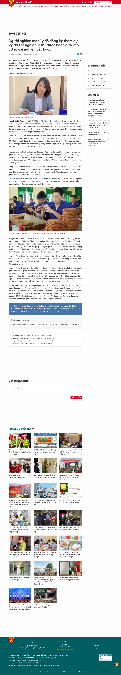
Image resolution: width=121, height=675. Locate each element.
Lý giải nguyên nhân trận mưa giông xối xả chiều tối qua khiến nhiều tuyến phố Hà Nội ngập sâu (96, 143)
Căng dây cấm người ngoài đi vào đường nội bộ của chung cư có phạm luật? (33, 341)
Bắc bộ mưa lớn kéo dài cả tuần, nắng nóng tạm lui (96, 133)
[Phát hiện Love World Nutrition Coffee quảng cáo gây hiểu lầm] (70, 490)
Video (57, 6)
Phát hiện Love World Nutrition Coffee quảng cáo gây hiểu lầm (69, 501)
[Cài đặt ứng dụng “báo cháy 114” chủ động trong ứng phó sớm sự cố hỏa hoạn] (20, 543)
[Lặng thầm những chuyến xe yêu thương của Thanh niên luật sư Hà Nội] (45, 518)
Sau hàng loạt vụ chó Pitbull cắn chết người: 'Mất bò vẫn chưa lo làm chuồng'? (34, 338)
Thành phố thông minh (67, 6)
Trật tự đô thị (23, 6)
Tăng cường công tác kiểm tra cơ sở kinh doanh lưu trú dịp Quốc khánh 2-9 (70, 452)
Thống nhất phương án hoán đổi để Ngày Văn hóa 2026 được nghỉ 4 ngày (97, 125)
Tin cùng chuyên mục (20, 428)
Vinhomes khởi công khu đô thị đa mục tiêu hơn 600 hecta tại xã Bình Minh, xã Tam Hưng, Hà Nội (20, 607)
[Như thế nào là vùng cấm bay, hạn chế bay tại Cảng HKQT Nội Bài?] (45, 440)
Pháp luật (50, 6)
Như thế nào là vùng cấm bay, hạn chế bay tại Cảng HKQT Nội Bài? (45, 452)
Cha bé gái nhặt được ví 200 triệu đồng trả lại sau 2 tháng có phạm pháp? (33, 335)
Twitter (78, 54)
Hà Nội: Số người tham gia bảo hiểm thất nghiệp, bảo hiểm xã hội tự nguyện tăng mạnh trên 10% (19, 503)
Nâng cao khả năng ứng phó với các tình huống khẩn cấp (19, 476)
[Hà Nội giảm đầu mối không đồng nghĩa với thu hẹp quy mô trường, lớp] (45, 490)
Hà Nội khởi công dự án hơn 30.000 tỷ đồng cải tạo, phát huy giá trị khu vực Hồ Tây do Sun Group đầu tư (45, 581)
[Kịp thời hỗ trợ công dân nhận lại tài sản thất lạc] (20, 568)
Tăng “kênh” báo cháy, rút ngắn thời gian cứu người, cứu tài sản (44, 476)
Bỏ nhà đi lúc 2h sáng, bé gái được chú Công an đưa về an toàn (69, 580)
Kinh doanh (108, 6)
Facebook (75, 54)
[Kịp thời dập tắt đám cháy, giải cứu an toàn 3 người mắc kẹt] (70, 518)
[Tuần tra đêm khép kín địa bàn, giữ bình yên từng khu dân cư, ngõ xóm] (70, 465)
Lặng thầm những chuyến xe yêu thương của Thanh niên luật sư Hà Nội (45, 530)
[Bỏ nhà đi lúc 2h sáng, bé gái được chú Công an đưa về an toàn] (70, 568)
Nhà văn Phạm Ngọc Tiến (96, 85)
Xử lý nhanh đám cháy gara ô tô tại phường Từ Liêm (44, 606)
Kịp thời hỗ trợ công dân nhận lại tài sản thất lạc (20, 579)
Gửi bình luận (76, 397)
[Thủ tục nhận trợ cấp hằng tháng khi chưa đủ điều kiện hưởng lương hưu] (45, 543)
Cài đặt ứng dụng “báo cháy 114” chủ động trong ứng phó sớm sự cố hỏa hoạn (19, 555)
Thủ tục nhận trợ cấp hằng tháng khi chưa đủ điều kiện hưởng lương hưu (45, 555)
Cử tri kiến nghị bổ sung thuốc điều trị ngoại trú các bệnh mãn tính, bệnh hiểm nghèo (70, 555)
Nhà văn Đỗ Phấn (93, 71)
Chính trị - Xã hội (34, 6)
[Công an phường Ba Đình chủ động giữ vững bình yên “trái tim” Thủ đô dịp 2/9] (20, 440)
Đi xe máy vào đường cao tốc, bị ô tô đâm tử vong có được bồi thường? (32, 344)
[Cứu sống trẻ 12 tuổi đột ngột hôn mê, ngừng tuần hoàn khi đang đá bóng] (20, 518)
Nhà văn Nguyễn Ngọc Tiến (97, 75)
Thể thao (91, 6)
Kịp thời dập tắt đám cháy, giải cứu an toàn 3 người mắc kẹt (69, 529)
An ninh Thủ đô (23, 2)
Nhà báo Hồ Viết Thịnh (95, 78)
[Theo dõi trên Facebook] (83, 2)
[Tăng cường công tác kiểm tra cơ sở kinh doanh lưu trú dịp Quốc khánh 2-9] (70, 440)
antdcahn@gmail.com (97, 648)
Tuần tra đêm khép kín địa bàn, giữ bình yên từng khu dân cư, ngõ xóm (69, 477)
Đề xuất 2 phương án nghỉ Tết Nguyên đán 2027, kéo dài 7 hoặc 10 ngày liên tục (96, 102)
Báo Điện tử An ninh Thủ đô (11, 3)
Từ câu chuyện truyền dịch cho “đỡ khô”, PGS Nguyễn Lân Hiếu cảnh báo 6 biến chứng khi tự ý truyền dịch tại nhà (97, 114)
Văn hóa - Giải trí (81, 6)
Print (81, 54)
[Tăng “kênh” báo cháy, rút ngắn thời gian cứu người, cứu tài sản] (45, 465)
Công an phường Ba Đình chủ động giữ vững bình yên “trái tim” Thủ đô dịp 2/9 (20, 452)
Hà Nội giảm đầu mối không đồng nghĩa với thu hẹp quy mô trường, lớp (45, 502)
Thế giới (43, 6)
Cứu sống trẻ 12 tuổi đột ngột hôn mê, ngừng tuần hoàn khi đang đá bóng (19, 530)
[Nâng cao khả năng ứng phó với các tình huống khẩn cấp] (20, 465)
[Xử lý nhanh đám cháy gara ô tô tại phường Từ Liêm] (45, 595)
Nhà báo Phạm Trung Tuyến (97, 82)
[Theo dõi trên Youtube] (86, 2)
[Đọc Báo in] (92, 2)
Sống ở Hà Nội (99, 6)
